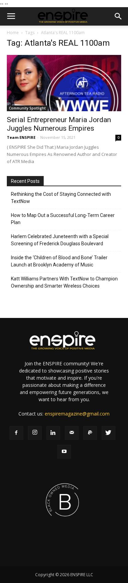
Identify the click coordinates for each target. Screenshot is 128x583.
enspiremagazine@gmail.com (77, 413)
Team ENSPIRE (21, 137)
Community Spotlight (27, 108)
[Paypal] (90, 433)
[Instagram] (35, 433)
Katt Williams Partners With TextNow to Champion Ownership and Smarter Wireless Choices (64, 282)
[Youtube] (64, 451)
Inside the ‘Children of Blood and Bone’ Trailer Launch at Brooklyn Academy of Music (59, 261)
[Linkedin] (53, 433)
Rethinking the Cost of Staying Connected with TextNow (61, 197)
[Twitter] (108, 433)
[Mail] (72, 433)
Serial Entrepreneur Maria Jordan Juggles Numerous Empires (59, 124)
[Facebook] (16, 433)
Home (13, 32)
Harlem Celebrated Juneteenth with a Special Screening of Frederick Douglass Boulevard (60, 240)
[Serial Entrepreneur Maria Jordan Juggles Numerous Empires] (64, 83)
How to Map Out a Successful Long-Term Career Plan (63, 219)
